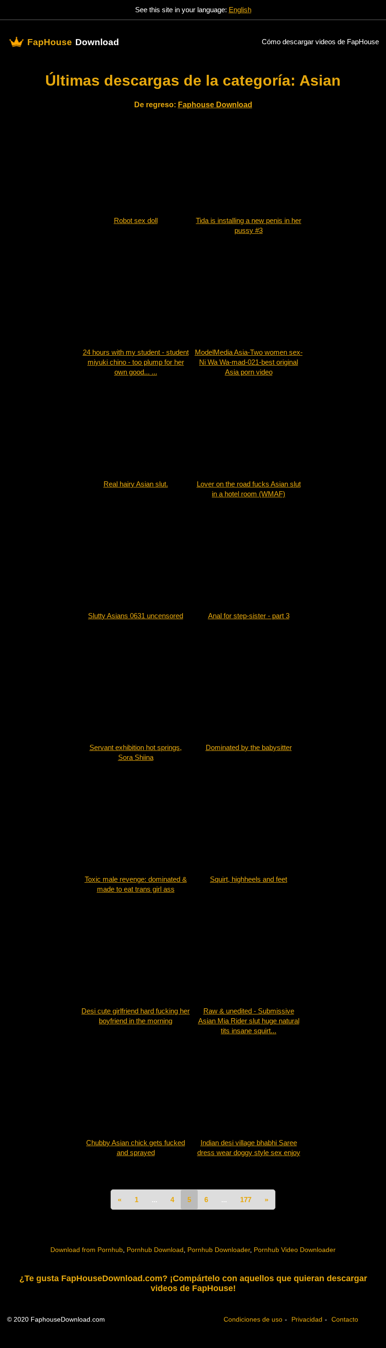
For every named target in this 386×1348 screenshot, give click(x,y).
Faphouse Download (215, 105)
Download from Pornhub (86, 1249)
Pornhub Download (155, 1249)
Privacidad (306, 1319)
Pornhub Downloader (218, 1249)
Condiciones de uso (253, 1319)
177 (245, 1200)
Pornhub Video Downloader (295, 1249)
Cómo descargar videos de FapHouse (320, 42)
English (240, 10)
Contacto (344, 1319)
